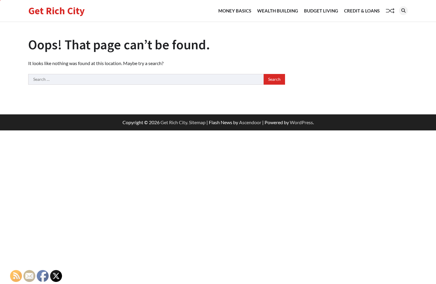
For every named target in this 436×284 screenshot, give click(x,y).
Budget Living (321, 10)
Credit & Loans (362, 10)
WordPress (301, 122)
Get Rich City (56, 10)
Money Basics (234, 10)
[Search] (403, 10)
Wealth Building (277, 10)
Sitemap (197, 122)
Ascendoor (250, 122)
